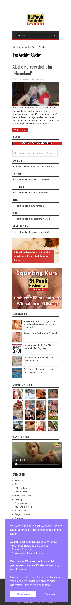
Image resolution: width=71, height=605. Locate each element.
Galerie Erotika (21, 492)
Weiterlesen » (20, 130)
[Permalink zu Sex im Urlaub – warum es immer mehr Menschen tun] (17, 377)
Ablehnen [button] (50, 594)
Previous (55, 241)
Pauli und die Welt (23, 507)
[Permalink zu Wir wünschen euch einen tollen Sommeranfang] (17, 365)
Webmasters (28, 603)
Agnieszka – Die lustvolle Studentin (41, 333)
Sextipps (18, 518)
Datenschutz (40, 603)
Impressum (51, 603)
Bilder (17, 484)
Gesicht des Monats (24, 495)
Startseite (21, 47)
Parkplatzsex (20, 503)
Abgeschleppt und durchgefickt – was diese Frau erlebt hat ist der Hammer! (39, 324)
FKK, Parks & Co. (23, 488)
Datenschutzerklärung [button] (37, 585)
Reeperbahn (20, 510)
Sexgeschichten (22, 514)
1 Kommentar (39, 79)
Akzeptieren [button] (23, 594)
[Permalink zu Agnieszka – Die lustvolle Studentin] (17, 341)
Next (55, 246)
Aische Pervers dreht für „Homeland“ (32, 70)
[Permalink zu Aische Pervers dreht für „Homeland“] (35, 105)
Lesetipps (19, 499)
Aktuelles (18, 480)
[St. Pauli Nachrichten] (35, 23)
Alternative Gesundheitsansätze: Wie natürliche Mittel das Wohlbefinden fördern (32, 256)
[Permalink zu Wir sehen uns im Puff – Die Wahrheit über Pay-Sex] (17, 353)
